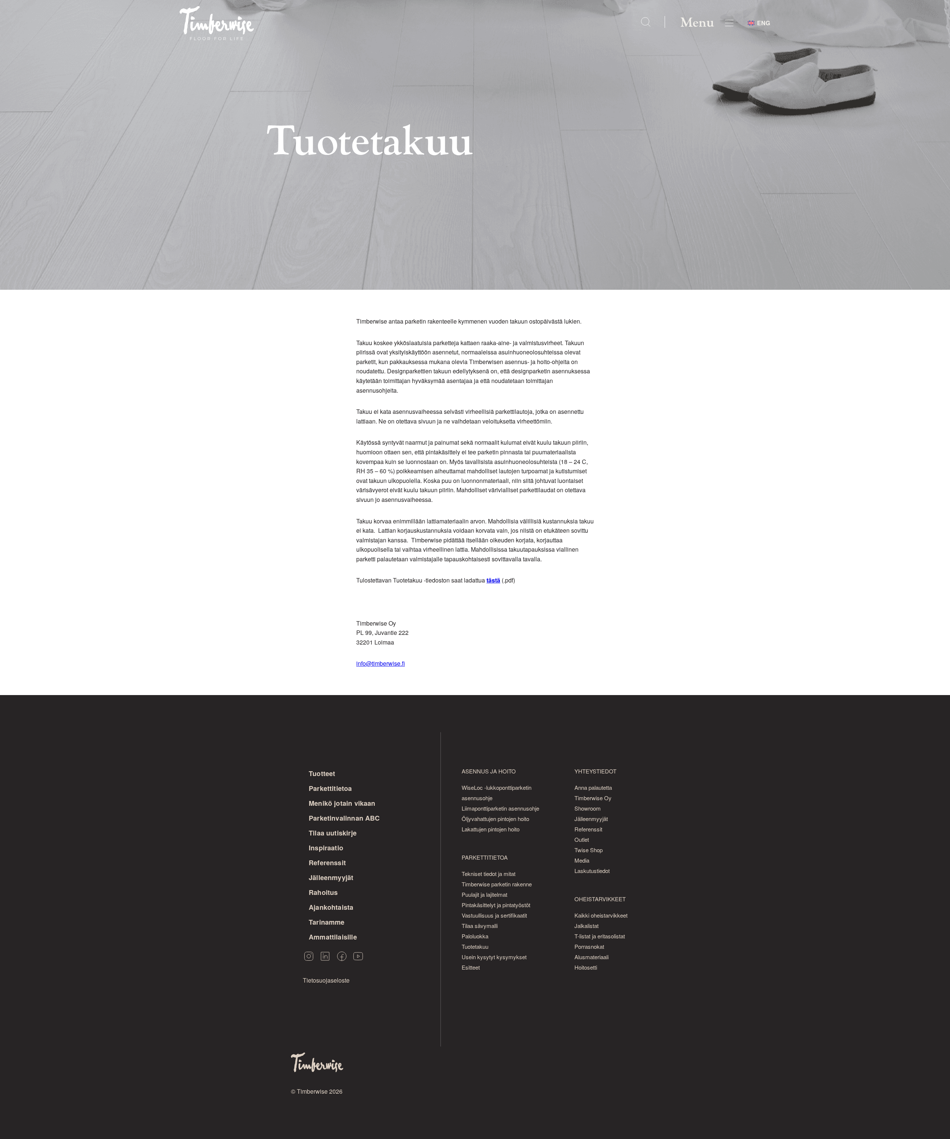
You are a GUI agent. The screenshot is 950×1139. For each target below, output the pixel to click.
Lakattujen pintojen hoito (491, 829)
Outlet (581, 839)
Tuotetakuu (475, 946)
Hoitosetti (585, 967)
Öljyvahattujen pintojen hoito (495, 818)
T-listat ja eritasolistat (599, 936)
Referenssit (327, 862)
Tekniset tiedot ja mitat (488, 873)
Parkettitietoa (330, 788)
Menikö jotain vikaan (342, 803)
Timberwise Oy (593, 798)
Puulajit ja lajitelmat (484, 894)
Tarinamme (327, 922)
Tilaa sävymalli (480, 925)
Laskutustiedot (592, 870)
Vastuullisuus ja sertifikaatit (494, 915)
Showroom (587, 808)
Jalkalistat (586, 925)
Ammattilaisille (333, 937)
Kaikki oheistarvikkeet (601, 915)
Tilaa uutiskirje (333, 833)
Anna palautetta (593, 787)
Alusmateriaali (591, 957)
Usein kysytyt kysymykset (494, 957)
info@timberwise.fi (380, 663)
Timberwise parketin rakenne (497, 884)
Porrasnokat (589, 946)
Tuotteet (322, 773)
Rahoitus (323, 892)
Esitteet (471, 967)
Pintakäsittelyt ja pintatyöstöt (496, 905)
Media (581, 860)
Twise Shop (588, 850)
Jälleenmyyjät (331, 877)
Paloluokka (475, 936)
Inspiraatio (326, 848)
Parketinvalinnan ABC (344, 818)
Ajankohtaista (331, 907)
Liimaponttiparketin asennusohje (500, 808)
